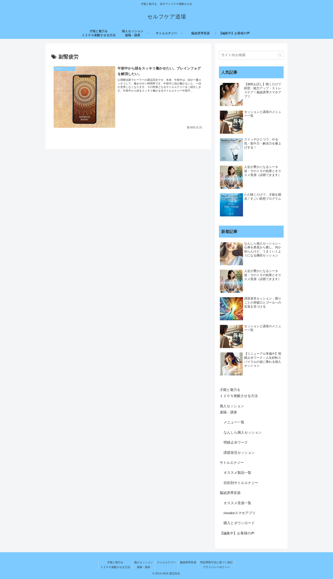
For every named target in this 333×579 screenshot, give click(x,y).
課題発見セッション (239, 453)
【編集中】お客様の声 (237, 533)
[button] (279, 55)
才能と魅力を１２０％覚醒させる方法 (239, 393)
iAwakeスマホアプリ (240, 513)
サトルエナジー (232, 463)
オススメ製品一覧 (237, 473)
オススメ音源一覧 (237, 503)
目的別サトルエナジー (241, 483)
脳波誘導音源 (230, 493)
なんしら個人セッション (243, 432)
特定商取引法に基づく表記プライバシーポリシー (216, 565)
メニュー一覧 (234, 422)
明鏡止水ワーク (236, 442)
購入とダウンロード (239, 523)
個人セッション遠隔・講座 (232, 409)
